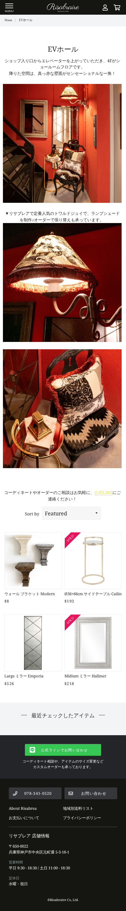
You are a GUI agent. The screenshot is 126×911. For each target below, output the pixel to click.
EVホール (26, 20)
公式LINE (103, 492)
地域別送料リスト (78, 808)
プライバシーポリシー (82, 817)
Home (8, 20)
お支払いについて (24, 817)
